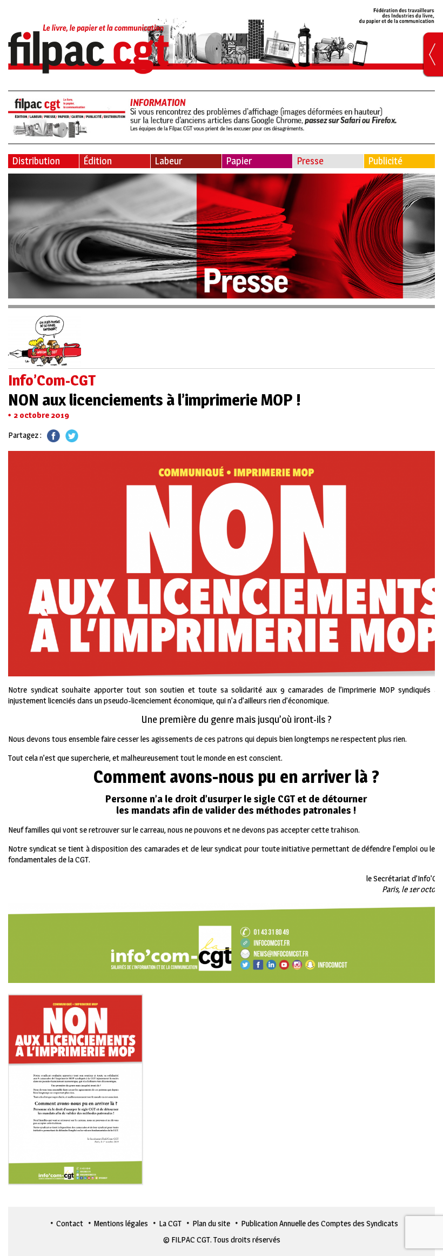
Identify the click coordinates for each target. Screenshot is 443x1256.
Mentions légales (121, 1223)
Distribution (36, 161)
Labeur (168, 161)
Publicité (385, 161)
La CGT (170, 1223)
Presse (310, 161)
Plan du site (211, 1223)
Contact (69, 1223)
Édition (97, 161)
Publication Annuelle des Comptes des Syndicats (319, 1223)
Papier (239, 161)
